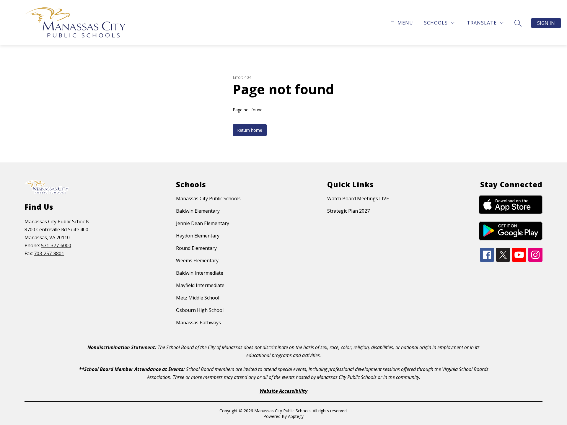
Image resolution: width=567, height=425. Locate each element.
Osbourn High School (200, 310)
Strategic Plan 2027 (348, 211)
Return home (249, 130)
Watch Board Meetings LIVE (358, 198)
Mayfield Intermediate (200, 285)
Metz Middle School (197, 297)
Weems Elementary (197, 260)
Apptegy (296, 416)
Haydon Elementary (197, 235)
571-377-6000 (56, 245)
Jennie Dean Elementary (202, 223)
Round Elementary (196, 248)
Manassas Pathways (198, 322)
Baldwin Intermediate (199, 273)
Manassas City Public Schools (208, 198)
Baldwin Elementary (198, 211)
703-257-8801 (49, 253)
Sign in (546, 23)
